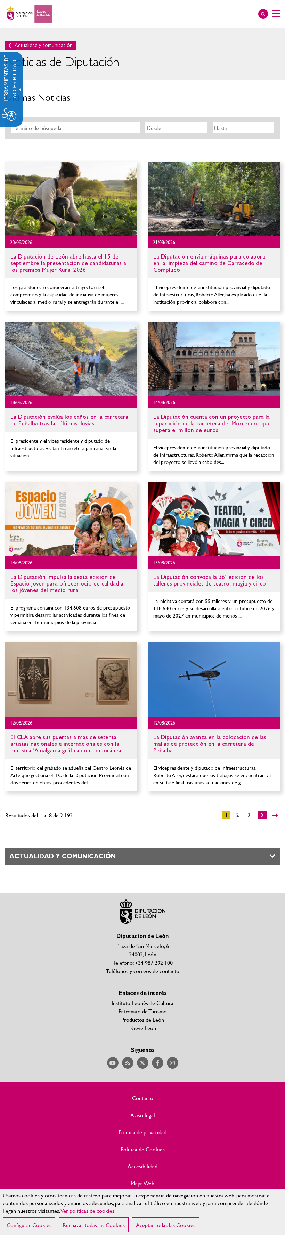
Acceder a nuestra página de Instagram (172, 1063)
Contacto (142, 1098)
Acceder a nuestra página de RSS (127, 1063)
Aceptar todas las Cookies (165, 1225)
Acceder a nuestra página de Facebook (157, 1063)
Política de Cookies (143, 1149)
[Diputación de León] (28, 14)
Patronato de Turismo (143, 1011)
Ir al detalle (71, 199)
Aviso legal (142, 1115)
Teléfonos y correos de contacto (142, 971)
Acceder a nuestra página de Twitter (142, 1063)
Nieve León (142, 1028)
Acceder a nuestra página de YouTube (113, 1063)
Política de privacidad (142, 1132)
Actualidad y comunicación (44, 45)
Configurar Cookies (29, 1225)
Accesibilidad (142, 1166)
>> (275, 815)
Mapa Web (142, 1183)
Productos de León (142, 1019)
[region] (142, 1212)
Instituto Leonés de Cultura (142, 1003)
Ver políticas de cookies (87, 1210)
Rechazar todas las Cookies (94, 1225)
